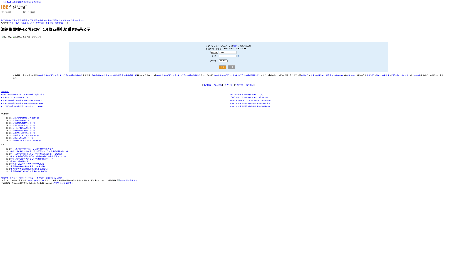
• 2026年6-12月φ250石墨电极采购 (15, 97)
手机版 (4, 2)
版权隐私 (49, 178)
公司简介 (13, 178)
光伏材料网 (36, 2)
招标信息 (59, 23)
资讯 (17, 23)
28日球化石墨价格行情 (20, 120)
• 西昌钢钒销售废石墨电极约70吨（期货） (246, 95)
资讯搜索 (207, 85)
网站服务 (22, 178)
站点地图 (58, 178)
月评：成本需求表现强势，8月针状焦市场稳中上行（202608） (37, 154)
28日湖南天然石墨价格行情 (22, 138)
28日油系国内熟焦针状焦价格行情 (25, 118)
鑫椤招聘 (40, 178)
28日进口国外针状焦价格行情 (23, 125)
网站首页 (5, 178)
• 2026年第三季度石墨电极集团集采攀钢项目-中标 (250, 103)
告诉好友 (228, 85)
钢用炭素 (40, 23)
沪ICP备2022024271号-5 (63, 183)
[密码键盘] (238, 56)
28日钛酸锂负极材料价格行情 (23, 123)
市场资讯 (25, 23)
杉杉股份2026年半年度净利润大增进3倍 (27, 164)
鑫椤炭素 (7, 17)
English (10, 2)
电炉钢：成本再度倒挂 (20, 161)
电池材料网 (26, 2)
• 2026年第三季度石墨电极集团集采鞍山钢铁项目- (22, 100)
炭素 (32, 23)
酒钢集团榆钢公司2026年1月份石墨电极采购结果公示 (60, 75)
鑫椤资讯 (17, 2)
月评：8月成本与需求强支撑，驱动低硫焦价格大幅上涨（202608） (39, 156)
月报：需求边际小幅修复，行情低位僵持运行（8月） (33, 159)
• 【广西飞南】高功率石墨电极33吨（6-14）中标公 (22, 106)
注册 (235, 46)
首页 (3, 20)
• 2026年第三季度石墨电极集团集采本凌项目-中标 (22, 103)
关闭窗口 (250, 85)
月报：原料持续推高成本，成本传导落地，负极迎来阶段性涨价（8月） (41, 151)
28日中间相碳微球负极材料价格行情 (26, 140)
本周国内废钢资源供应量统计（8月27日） (28, 166)
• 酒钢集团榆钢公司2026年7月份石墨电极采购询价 (250, 100)
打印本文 (239, 85)
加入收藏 (218, 85)
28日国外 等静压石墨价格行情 (23, 130)
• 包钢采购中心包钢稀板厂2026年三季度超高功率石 (22, 95)
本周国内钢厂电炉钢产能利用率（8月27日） (29, 171)
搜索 (32, 12)
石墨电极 (49, 23)
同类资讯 (5, 92)
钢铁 (353, 75)
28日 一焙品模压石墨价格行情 (23, 128)
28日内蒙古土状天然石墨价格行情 (25, 135)
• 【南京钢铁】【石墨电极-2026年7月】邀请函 (248, 97)
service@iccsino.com (36, 180)
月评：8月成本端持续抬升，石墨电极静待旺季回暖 (32, 149)
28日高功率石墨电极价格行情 (23, 133)
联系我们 (31, 178)
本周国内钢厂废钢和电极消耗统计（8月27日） (30, 169)
